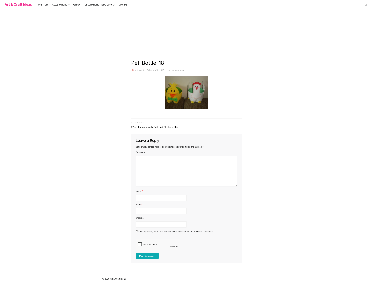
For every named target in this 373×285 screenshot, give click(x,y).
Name (139, 191)
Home (39, 4)
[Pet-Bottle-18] (186, 92)
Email (139, 204)
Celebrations (59, 4)
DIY (46, 4)
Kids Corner (108, 4)
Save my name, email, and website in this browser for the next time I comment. (175, 231)
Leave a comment (175, 70)
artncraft (139, 70)
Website (140, 218)
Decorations (92, 4)
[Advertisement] (186, 34)
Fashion (76, 4)
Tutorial (122, 4)
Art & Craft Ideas (18, 4)
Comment (141, 152)
